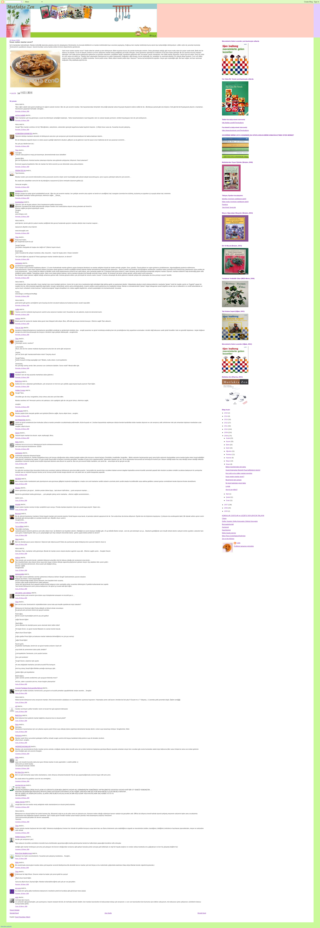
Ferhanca (18, 735)
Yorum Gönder (15, 910)
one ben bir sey (20, 785)
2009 (226, 432)
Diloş (17, 724)
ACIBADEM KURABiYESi (23, 133)
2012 (226, 423)
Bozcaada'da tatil (228, 524)
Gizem (17, 433)
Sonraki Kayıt (14, 913)
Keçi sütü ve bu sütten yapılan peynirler (239, 473)
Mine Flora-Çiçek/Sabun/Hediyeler (234, 536)
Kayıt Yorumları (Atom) (22, 917)
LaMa (17, 309)
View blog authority (6, 926)
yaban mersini (20, 802)
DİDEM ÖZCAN (20, 170)
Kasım (228, 441)
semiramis (18, 263)
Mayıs (228, 461)
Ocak (228, 500)
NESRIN (18, 478)
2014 (226, 416)
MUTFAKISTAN (20, 420)
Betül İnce (18, 381)
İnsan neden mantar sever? (235, 476)
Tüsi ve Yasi (19, 327)
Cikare (224, 518)
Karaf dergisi (226, 530)
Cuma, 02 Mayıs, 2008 (21, 906)
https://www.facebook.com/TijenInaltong (235, 130)
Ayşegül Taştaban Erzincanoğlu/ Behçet (29, 688)
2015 (226, 413)
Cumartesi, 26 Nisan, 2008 (22, 753)
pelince (17, 557)
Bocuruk (18, 513)
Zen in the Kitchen (228, 538)
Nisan (228, 464)
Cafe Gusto (19, 411)
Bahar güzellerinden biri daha (236, 467)
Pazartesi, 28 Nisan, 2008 (22, 867)
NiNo (17, 442)
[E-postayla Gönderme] (18, 93)
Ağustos (229, 451)
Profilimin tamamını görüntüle (244, 546)
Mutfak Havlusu (20, 837)
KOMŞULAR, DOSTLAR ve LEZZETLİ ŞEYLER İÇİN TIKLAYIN (243, 515)
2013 (226, 419)
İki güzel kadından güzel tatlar (236, 483)
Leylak (228, 486)
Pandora (225, 204)
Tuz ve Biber (19, 526)
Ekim (228, 445)
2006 (226, 508)
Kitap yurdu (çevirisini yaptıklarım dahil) (235, 201)
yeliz (16, 897)
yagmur (17, 318)
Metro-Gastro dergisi (229, 533)
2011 (226, 426)
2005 (226, 511)
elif (16, 706)
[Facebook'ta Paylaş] (29, 92)
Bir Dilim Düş (19, 772)
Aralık (228, 438)
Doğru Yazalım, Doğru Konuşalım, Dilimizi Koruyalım (240, 521)
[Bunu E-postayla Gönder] (21, 92)
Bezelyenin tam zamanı (234, 480)
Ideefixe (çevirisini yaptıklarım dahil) (234, 199)
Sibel (17, 539)
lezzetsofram (19, 202)
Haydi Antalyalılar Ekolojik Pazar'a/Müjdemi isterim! (243, 470)
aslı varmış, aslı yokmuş (23, 593)
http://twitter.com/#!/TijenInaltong (233, 122)
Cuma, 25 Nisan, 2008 (21, 463)
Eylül (228, 448)
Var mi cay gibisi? (232, 489)
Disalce (17, 488)
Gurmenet (225, 527)
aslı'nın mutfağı (20, 115)
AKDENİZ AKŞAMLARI (23, 746)
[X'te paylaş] (26, 92)
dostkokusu (19, 191)
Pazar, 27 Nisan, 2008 (21, 858)
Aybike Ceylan (20, 390)
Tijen (17, 150)
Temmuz (229, 454)
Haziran (229, 458)
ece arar (18, 372)
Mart (227, 494)
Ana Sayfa (108, 913)
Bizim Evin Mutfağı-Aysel (23, 853)
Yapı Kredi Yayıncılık (229, 207)
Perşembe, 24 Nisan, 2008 (22, 111)
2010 (226, 429)
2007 (226, 504)
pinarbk (17, 504)
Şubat (228, 497)
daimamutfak (19, 574)
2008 (226, 436)
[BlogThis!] (24, 92)
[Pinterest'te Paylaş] (31, 92)
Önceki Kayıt (202, 913)
